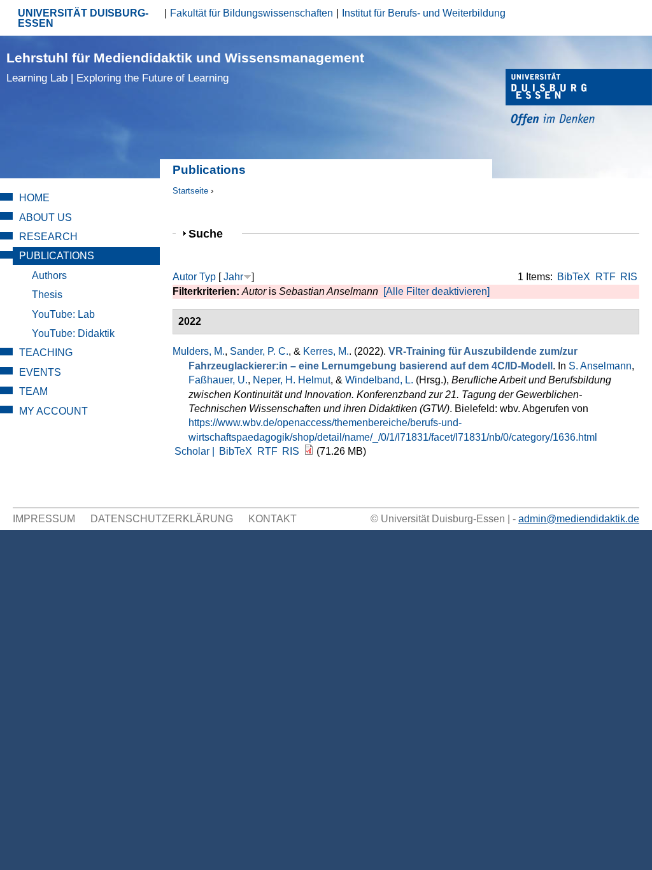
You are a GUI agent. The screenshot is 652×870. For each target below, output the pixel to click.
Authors (49, 275)
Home (34, 197)
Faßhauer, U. (218, 379)
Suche (211, 233)
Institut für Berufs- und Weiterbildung (424, 13)
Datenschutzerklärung (161, 518)
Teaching (46, 352)
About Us (45, 217)
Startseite (190, 191)
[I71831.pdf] (309, 451)
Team (33, 391)
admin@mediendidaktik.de (578, 518)
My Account (53, 411)
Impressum (44, 518)
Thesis (47, 294)
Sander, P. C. (259, 351)
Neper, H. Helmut (291, 379)
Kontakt (272, 518)
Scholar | (195, 451)
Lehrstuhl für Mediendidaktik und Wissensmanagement (185, 67)
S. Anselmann (600, 365)
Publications (56, 255)
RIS (628, 276)
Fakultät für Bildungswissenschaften (251, 13)
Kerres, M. (326, 351)
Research (48, 236)
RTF (605, 276)
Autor (185, 276)
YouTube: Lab (63, 314)
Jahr (233, 276)
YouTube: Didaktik (73, 333)
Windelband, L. (379, 379)
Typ (207, 276)
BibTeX (573, 276)
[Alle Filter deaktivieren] (436, 291)
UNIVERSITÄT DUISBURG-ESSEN (83, 18)
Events (40, 372)
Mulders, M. (199, 351)
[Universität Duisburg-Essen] (579, 99)
